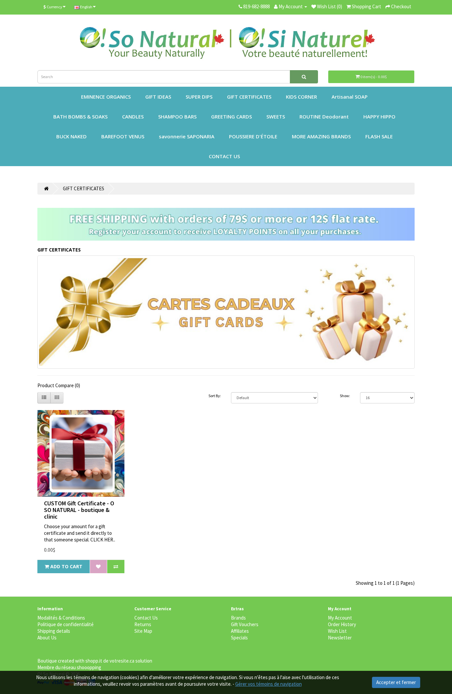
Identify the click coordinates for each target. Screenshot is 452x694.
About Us (47, 637)
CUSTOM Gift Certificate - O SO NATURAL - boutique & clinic (79, 509)
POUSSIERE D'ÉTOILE (253, 136)
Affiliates (240, 631)
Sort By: (214, 395)
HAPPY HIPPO (379, 116)
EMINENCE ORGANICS (106, 96)
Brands (238, 618)
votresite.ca (122, 661)
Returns (142, 624)
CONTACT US (224, 156)
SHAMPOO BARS (177, 116)
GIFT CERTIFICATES (249, 96)
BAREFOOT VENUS (122, 136)
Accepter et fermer (396, 682)
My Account (340, 618)
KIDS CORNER (301, 96)
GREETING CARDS (231, 116)
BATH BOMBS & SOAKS (80, 116)
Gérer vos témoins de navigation (268, 684)
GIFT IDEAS (158, 96)
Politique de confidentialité (65, 624)
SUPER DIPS (199, 96)
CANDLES (133, 116)
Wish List (337, 631)
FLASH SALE (379, 136)
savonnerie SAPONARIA (186, 136)
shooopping (89, 667)
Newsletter (340, 637)
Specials (239, 637)
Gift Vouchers (244, 624)
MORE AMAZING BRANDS (321, 136)
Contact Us (146, 618)
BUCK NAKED (71, 136)
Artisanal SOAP (350, 96)
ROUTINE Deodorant (324, 116)
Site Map (143, 631)
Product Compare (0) (58, 385)
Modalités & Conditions (61, 618)
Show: (345, 395)
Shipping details (53, 631)
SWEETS (275, 116)
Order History (342, 624)
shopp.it (93, 661)
